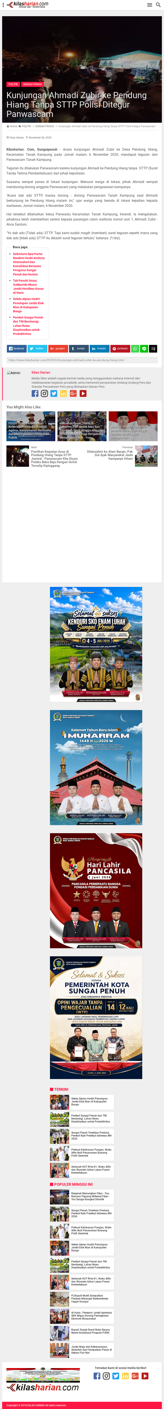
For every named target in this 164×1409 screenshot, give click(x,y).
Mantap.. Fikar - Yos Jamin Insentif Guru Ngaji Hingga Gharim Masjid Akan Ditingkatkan (129, 432)
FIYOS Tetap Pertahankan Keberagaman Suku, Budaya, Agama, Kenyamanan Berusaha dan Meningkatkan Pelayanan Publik (30, 430)
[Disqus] (82, 524)
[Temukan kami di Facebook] (96, 1376)
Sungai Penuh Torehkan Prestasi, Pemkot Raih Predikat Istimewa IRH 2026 (91, 1135)
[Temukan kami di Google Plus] (73, 393)
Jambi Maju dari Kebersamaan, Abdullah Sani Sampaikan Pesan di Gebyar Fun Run (91, 1349)
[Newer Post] (13, 449)
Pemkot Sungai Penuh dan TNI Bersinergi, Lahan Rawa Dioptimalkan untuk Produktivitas (28, 326)
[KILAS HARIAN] (84, 5)
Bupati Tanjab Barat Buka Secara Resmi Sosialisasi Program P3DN (90, 1331)
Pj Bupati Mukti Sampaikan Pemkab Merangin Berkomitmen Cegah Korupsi (89, 1298)
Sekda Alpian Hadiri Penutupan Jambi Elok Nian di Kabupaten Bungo (89, 1101)
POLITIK (13, 84)
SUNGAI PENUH (32, 84)
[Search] (159, 5)
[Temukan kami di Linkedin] (63, 393)
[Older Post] (151, 449)
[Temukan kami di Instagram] (44, 393)
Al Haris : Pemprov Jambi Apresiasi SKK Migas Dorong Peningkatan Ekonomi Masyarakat (91, 1315)
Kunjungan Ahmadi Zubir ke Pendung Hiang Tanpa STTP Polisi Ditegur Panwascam (76, 104)
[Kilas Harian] (43, 1390)
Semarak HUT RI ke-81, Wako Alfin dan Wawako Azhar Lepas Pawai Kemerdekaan (91, 1169)
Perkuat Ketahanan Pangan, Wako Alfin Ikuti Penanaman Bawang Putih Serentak (91, 1152)
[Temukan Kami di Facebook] (35, 393)
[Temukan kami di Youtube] (83, 393)
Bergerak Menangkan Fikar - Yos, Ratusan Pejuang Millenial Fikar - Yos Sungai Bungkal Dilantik (90, 1196)
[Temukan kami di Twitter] (53, 393)
